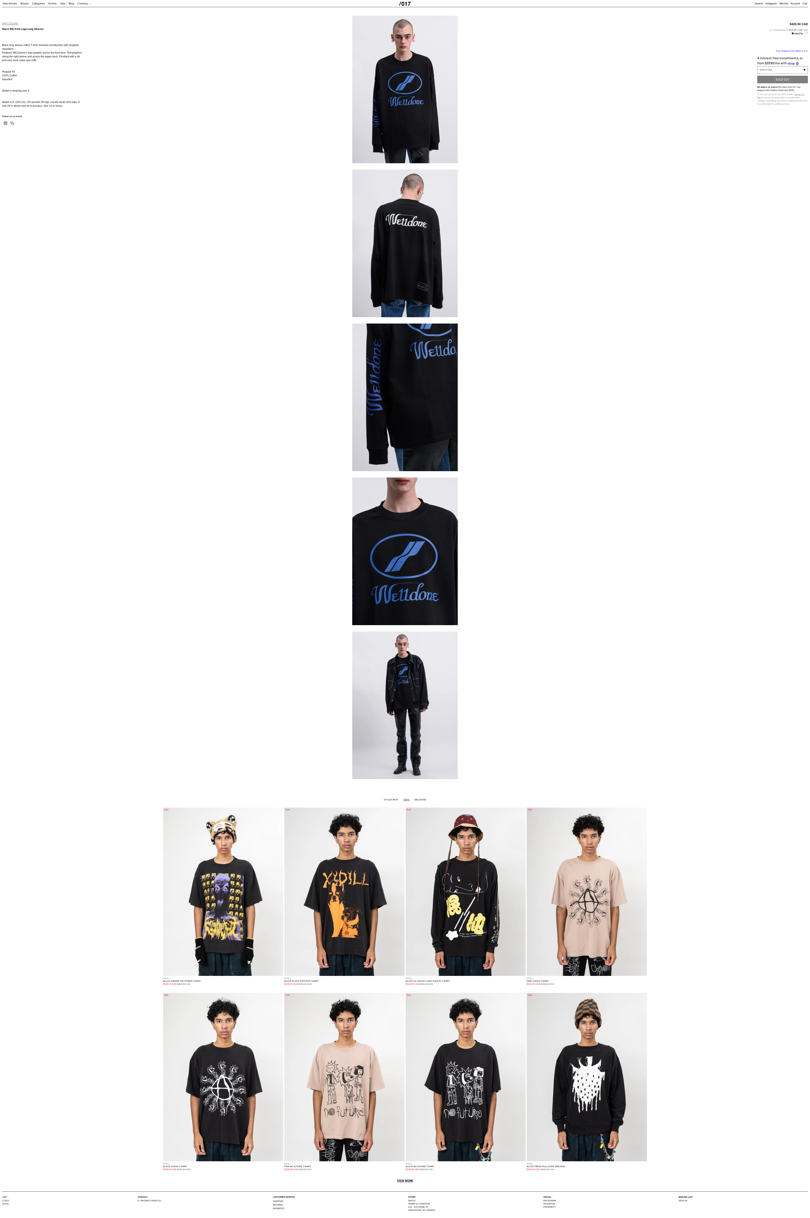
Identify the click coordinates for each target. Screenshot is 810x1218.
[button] (782, 31)
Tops (406, 800)
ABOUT (412, 1200)
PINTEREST (549, 1207)
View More (405, 1180)
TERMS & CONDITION (419, 1204)
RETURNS (278, 1205)
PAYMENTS (278, 1208)
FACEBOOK (549, 1204)
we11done (10, 23)
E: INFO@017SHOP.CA (149, 1200)
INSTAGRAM (549, 1200)
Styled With (391, 800)
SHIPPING (278, 1201)
